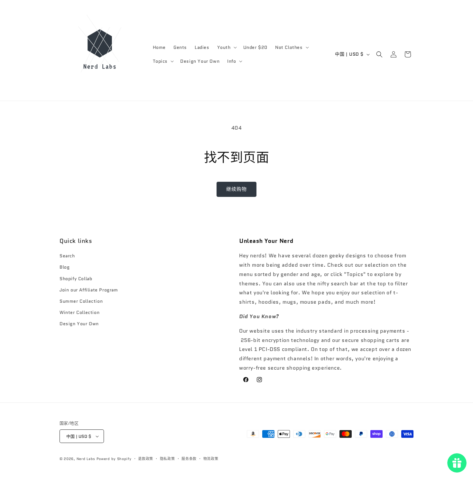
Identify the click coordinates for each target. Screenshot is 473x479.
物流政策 (210, 458)
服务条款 (189, 458)
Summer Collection (81, 301)
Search (67, 256)
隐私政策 (167, 458)
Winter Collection (79, 312)
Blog (65, 267)
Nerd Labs (86, 458)
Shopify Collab (76, 278)
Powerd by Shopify (114, 458)
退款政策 (145, 458)
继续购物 (236, 189)
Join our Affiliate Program (89, 290)
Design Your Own (79, 323)
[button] (226, 47)
